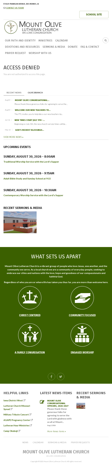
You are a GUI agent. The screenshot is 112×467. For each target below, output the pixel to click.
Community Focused (82, 315)
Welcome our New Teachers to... (33, 110)
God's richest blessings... (29, 130)
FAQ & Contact (89, 46)
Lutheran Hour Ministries (16, 425)
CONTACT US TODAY (15, 8)
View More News (13, 137)
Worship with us (40, 53)
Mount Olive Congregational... (32, 100)
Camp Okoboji (11, 431)
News (25, 442)
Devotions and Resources (22, 46)
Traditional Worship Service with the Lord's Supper (31, 161)
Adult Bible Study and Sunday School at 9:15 (27, 178)
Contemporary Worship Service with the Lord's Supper (33, 195)
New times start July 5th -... (30, 120)
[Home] (44, 27)
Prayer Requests (80, 442)
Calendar (61, 40)
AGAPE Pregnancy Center (17, 420)
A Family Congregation (30, 352)
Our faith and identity (20, 40)
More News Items (56, 431)
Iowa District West (13, 400)
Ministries (45, 40)
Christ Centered (30, 315)
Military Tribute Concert (16, 414)
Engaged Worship (82, 352)
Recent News (15, 92)
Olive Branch (35, 92)
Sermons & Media (54, 46)
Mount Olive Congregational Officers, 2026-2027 (58, 403)
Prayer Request (15, 53)
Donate (73, 46)
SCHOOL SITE (94, 14)
